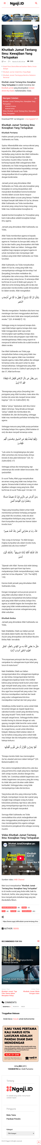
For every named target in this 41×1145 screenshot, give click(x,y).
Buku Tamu (11, 1115)
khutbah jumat (7, 88)
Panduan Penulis (13, 1119)
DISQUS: (23, 1006)
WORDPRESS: (7, 1006)
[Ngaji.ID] (16, 6)
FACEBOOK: (16, 1006)
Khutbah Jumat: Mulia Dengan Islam (31, 992)
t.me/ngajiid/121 (31, 119)
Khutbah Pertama (10, 106)
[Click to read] (20, 955)
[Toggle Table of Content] (34, 98)
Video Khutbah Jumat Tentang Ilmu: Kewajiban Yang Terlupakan (19, 112)
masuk (15, 1019)
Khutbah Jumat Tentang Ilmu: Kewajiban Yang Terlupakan (19, 103)
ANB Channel (19, 880)
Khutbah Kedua (10, 108)
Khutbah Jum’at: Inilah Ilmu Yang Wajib (17, 72)
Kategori (10, 1130)
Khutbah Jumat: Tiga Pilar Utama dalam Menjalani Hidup (9, 993)
